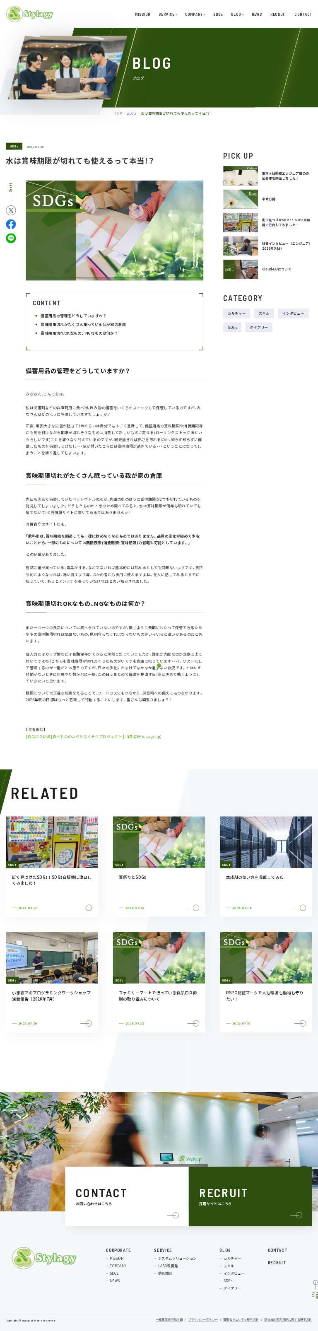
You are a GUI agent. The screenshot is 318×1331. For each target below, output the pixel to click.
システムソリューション (177, 1258)
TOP (118, 113)
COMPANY (194, 14)
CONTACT (303, 14)
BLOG (236, 14)
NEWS (256, 14)
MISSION (142, 14)
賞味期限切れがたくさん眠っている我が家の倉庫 (84, 324)
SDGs (218, 14)
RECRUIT (278, 14)
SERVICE (166, 14)
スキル (264, 313)
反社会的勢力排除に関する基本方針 (288, 1320)
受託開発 (165, 1273)
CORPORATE (118, 1250)
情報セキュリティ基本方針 (241, 1320)
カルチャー (237, 313)
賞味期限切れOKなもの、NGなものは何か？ (80, 333)
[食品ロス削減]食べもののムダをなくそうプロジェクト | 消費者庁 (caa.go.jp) (93, 736)
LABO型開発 (168, 1266)
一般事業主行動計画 (169, 1320)
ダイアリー (259, 327)
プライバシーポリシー (203, 1320)
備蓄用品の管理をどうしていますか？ (74, 315)
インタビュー (293, 313)
